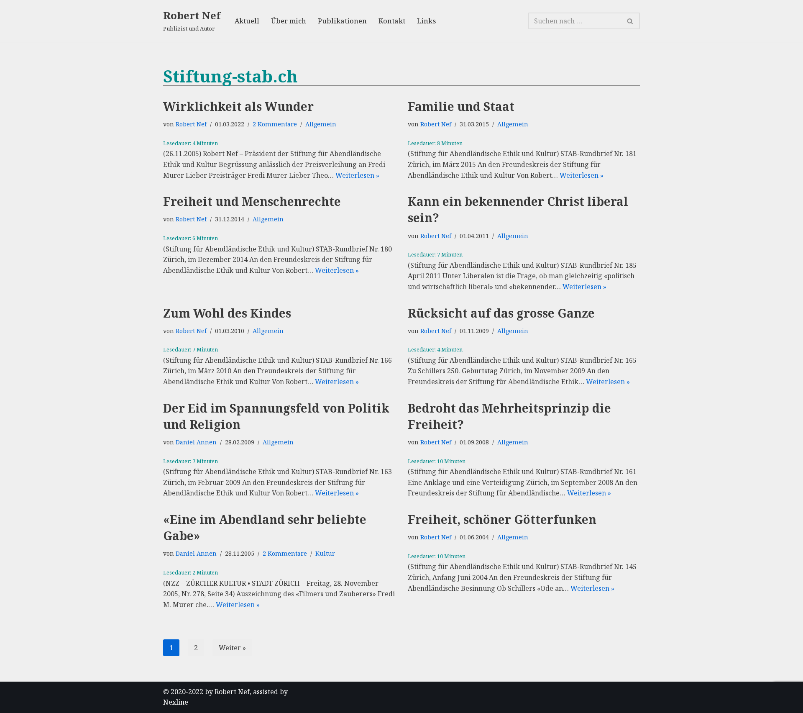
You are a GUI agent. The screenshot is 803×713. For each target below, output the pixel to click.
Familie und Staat (461, 106)
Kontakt (391, 21)
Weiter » (232, 647)
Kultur (325, 553)
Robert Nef (191, 124)
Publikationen (342, 21)
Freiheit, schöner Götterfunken (502, 519)
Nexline (175, 702)
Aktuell (247, 21)
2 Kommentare (275, 124)
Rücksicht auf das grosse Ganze (501, 313)
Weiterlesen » (357, 175)
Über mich (288, 21)
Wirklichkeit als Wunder (238, 106)
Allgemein (320, 124)
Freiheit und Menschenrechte (252, 201)
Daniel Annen (196, 442)
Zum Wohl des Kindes (227, 313)
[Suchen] (630, 21)
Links (426, 21)
